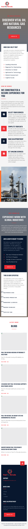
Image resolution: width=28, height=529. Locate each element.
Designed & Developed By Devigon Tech (14, 525)
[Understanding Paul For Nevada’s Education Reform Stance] (14, 436)
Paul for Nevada (6, 523)
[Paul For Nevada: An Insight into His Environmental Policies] (14, 405)
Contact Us (14, 36)
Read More (4, 362)
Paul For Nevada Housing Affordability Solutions (13, 353)
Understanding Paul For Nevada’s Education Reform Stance (11, 448)
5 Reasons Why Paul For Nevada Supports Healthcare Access (13, 385)
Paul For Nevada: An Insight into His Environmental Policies (12, 417)
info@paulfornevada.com (9, 480)
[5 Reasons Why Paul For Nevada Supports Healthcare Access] (14, 373)
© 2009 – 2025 (13, 523)
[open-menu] (25, 4)
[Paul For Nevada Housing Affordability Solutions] (14, 341)
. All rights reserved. (22, 523)
